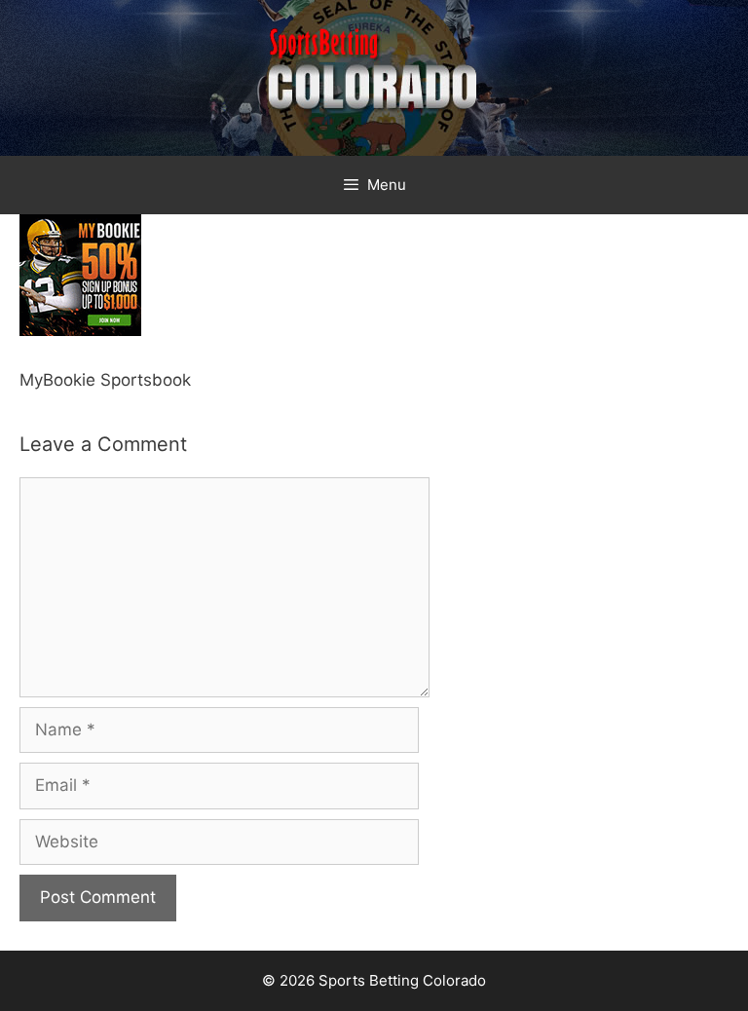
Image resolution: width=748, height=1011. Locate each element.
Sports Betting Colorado (402, 980)
